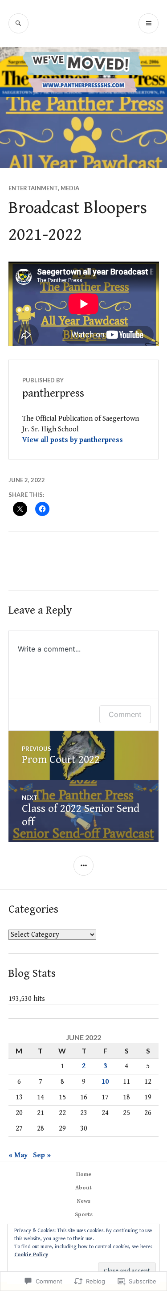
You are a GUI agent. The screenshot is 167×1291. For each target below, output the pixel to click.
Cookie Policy (31, 1255)
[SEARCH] (18, 23)
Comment (125, 714)
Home (83, 1174)
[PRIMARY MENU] (148, 23)
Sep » (42, 1155)
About (83, 1187)
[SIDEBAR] (83, 866)
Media (70, 188)
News (83, 1201)
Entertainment (33, 188)
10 (105, 1082)
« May (18, 1155)
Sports (84, 1214)
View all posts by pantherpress (72, 440)
